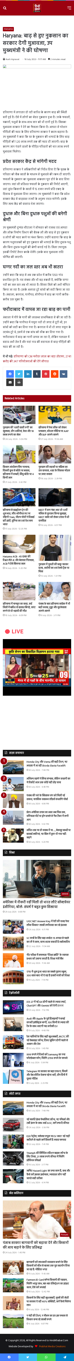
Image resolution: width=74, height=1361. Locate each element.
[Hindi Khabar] (37, 8)
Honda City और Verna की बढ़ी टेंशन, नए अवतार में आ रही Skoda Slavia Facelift (47, 764)
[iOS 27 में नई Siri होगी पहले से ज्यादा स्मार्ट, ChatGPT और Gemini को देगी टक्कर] (13, 1007)
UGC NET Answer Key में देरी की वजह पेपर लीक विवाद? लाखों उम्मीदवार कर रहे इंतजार (48, 923)
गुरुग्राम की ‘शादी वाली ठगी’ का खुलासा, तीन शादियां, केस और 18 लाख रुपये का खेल (18, 431)
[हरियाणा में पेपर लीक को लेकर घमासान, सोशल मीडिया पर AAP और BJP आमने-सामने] (55, 415)
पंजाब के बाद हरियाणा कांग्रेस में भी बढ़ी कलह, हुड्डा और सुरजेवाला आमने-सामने (54, 607)
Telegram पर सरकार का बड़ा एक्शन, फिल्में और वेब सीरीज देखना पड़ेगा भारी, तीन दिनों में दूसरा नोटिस (47, 1075)
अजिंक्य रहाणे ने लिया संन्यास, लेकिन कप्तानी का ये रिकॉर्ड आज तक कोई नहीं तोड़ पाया (48, 781)
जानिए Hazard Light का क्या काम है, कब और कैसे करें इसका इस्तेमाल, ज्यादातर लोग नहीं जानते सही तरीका (48, 1174)
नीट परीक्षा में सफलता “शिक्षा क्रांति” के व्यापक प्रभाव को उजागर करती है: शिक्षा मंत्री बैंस (48, 957)
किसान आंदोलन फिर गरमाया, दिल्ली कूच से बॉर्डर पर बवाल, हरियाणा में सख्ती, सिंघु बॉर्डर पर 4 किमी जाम (18, 472)
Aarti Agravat (12, 59)
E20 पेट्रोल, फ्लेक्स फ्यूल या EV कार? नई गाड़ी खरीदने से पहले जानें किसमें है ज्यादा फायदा (48, 1138)
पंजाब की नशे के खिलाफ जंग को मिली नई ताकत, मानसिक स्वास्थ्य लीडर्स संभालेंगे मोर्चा (47, 797)
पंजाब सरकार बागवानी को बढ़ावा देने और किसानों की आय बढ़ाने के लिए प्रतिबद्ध (36, 1245)
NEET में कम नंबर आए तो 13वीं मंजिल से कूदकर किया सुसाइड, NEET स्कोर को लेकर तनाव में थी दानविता (54, 515)
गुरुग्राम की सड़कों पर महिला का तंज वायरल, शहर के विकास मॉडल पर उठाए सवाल (54, 470)
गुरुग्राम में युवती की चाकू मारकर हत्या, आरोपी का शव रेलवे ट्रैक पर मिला (54, 568)
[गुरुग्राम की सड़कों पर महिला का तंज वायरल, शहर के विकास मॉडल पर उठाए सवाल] (55, 454)
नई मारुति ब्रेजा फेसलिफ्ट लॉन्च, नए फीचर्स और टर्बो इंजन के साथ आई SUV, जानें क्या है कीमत (48, 1121)
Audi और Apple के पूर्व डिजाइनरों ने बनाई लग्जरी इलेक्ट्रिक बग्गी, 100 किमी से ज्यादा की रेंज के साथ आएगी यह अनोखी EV (48, 1022)
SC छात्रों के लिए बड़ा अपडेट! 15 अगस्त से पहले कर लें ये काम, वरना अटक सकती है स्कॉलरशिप (48, 940)
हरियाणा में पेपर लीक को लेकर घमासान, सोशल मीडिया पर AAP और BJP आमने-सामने (54, 431)
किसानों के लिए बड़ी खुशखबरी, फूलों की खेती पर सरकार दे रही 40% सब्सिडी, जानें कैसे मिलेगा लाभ (49, 1301)
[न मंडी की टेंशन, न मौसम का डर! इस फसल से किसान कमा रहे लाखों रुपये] (13, 1321)
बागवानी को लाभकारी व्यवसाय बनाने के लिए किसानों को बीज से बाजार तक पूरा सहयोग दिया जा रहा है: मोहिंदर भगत (48, 1266)
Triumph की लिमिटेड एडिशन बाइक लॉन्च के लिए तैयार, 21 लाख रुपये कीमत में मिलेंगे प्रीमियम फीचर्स (47, 1157)
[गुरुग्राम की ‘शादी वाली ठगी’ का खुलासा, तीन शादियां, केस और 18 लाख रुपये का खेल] (19, 415)
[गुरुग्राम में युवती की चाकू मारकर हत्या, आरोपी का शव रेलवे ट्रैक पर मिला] (55, 548)
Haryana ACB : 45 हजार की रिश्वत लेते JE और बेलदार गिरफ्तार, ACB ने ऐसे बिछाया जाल (18, 560)
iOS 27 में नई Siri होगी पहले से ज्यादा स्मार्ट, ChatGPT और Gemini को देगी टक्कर (46, 1004)
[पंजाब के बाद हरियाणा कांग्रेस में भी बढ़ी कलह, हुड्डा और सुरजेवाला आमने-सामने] (55, 591)
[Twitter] (19, 374)
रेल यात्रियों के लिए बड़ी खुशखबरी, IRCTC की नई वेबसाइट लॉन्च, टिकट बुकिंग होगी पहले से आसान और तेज (48, 1040)
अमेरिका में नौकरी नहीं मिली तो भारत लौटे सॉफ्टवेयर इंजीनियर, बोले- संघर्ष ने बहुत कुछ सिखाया (36, 905)
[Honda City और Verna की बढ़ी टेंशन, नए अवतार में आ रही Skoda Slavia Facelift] (13, 767)
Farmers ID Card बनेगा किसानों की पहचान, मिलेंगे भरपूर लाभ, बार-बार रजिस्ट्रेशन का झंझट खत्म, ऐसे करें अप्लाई (48, 1283)
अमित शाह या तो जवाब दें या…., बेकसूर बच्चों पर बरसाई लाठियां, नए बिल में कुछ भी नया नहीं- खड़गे (49, 834)
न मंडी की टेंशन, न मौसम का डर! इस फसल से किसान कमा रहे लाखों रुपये (47, 1318)
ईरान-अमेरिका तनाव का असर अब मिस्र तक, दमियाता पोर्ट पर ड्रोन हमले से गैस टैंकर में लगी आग (47, 816)
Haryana (8, 29)
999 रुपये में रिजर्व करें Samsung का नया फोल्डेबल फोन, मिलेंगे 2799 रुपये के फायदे (47, 1056)
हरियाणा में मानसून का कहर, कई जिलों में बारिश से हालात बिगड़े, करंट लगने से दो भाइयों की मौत (19, 607)
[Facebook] (10, 374)
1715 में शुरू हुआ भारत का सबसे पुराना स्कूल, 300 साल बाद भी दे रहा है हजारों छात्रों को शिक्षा (48, 974)
